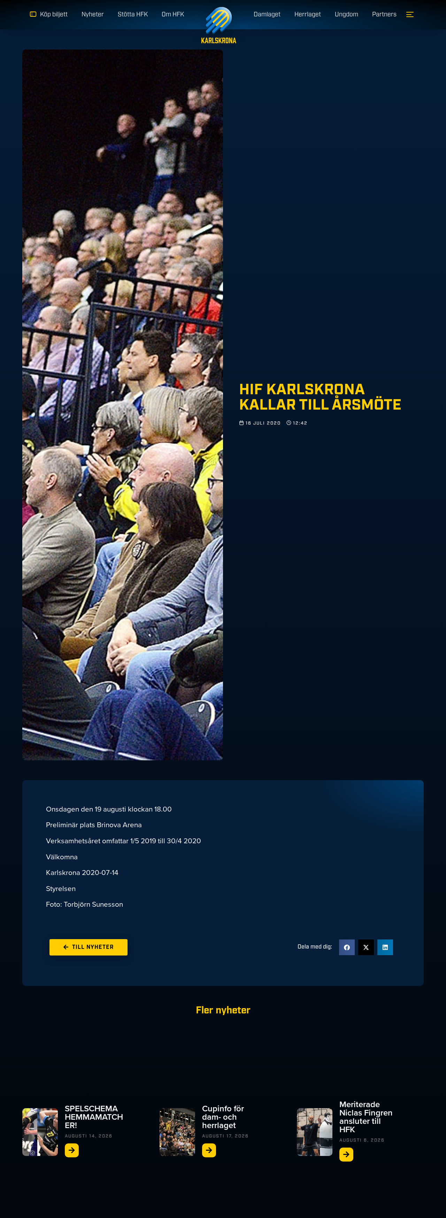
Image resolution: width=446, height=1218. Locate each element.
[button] (347, 947)
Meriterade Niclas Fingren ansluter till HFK (366, 1117)
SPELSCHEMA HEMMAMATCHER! (94, 1117)
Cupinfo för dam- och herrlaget (223, 1117)
